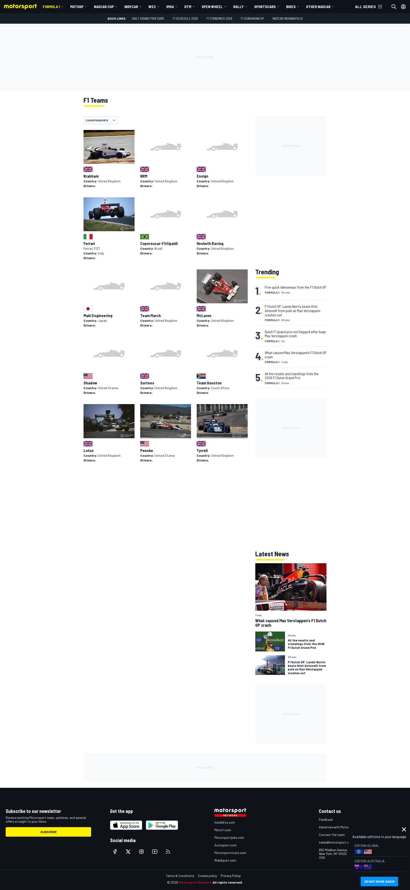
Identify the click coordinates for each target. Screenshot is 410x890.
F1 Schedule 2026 (185, 18)
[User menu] (403, 6)
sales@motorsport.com (336, 842)
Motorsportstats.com (230, 853)
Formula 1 (51, 6)
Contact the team (332, 835)
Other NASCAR (318, 6)
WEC (152, 6)
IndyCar (131, 6)
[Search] (394, 6)
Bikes (291, 6)
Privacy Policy (231, 876)
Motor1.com (222, 830)
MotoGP (77, 6)
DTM (187, 6)
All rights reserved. (228, 882)
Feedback (326, 819)
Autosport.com (225, 845)
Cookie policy (207, 876)
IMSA (170, 6)
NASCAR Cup (104, 6)
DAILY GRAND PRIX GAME (148, 18)
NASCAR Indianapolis (288, 18)
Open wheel (212, 6)
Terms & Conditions (180, 876)
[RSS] (168, 851)
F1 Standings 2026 (219, 18)
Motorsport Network (195, 882)
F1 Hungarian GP (252, 18)
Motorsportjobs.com (229, 837)
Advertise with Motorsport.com (341, 827)
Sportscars (265, 6)
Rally (238, 6)
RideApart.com (225, 860)
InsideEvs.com (224, 822)
